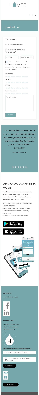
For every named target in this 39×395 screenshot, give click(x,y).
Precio (7, 85)
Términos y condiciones (11, 324)
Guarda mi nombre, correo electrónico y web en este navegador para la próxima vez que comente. (18, 66)
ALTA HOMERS (11, 384)
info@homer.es (12, 297)
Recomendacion (11, 91)
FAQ (4, 332)
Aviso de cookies (9, 329)
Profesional (9, 74)
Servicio (8, 79)
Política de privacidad (10, 327)
